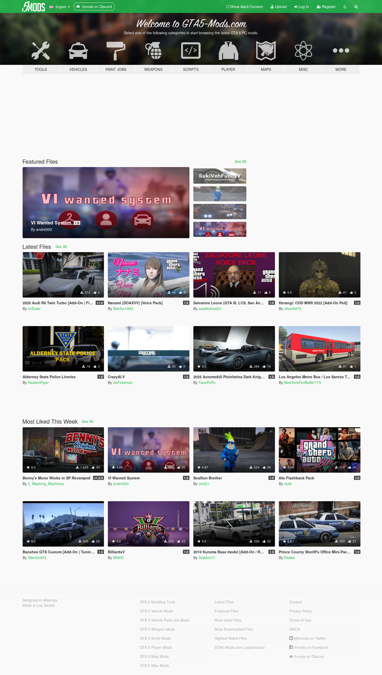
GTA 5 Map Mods (154, 656)
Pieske (289, 557)
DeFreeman (123, 382)
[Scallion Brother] (219, 194)
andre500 (121, 483)
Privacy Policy (300, 611)
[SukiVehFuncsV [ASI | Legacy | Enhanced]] (219, 176)
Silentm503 (37, 557)
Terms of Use (300, 620)
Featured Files (227, 611)
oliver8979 (292, 308)
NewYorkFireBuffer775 (302, 382)
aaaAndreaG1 (210, 308)
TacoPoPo (207, 382)
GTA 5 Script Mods (155, 638)
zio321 (204, 483)
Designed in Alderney (39, 600)
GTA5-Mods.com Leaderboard (240, 647)
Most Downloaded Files (234, 629)
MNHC (118, 557)
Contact (295, 601)
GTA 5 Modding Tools (157, 601)
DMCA (294, 629)
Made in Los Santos (38, 605)
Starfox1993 (123, 308)
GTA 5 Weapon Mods (157, 629)
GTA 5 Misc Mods (154, 665)
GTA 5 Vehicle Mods (156, 611)
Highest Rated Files (231, 638)
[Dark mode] (345, 6)
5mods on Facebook (310, 647)
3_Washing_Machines (46, 483)
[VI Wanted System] (219, 229)
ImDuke (34, 308)
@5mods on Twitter (309, 638)
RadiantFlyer (38, 382)
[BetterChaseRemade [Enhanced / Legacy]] (219, 211)
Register (328, 6)
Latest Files (224, 601)
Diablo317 (207, 557)
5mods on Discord (308, 656)
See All (240, 161)
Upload (280, 6)
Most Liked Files (228, 620)
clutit (288, 483)
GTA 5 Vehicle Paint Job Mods (164, 620)
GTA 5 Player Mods (156, 647)
